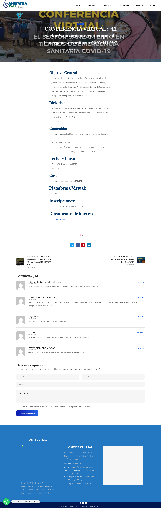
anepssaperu (87, 49)
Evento (80, 23)
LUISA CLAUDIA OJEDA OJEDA (43, 298)
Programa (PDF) (58, 219)
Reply (142, 282)
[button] (6, 501)
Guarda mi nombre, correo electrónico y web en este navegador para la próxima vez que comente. (55, 407)
